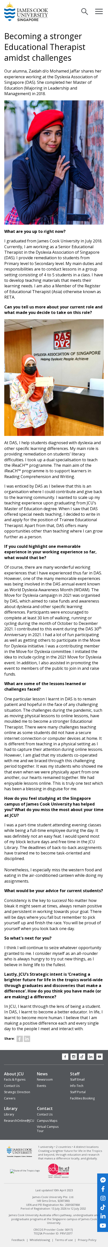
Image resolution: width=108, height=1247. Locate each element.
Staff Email (77, 1079)
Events (41, 1086)
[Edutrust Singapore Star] (59, 1177)
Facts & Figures (14, 1079)
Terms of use (64, 1240)
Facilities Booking (82, 1098)
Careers (9, 1098)
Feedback (18, 1240)
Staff (75, 1074)
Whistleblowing (40, 1240)
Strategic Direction (17, 1092)
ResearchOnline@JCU (19, 1121)
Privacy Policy (87, 1240)
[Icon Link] (20, 1039)
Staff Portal (78, 1092)
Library (11, 1108)
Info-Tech (76, 1086)
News (42, 1074)
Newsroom (45, 1079)
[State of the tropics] (25, 1170)
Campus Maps (47, 1121)
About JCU (14, 1074)
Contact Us (12, 1086)
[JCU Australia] (19, 1156)
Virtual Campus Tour (48, 1129)
